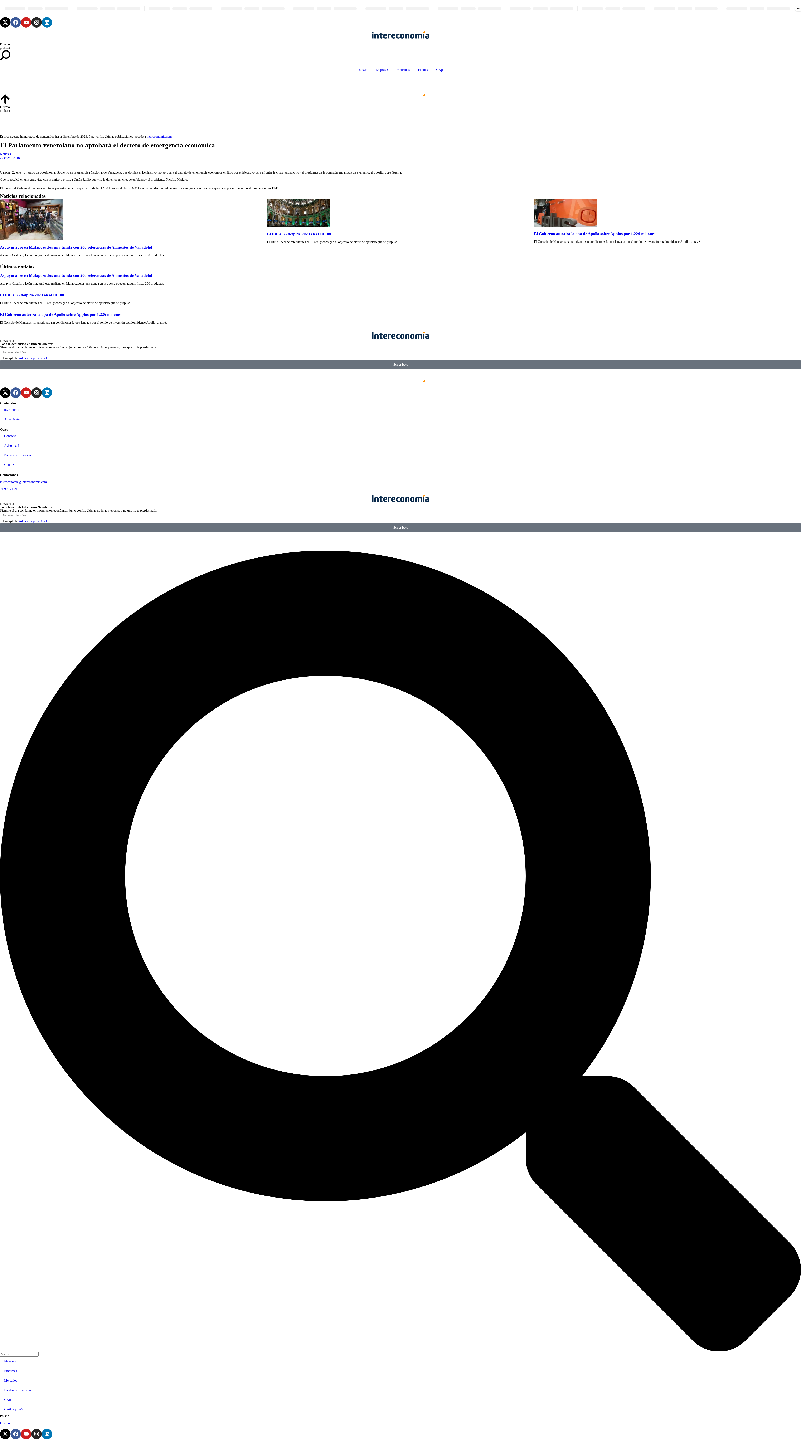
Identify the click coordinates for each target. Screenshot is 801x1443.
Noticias (5, 154)
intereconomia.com (159, 136)
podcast (5, 48)
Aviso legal (11, 445)
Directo (5, 44)
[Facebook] (15, 22)
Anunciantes (12, 419)
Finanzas (361, 70)
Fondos (423, 70)
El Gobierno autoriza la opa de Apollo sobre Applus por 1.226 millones (594, 233)
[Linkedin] (47, 22)
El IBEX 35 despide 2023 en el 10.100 (299, 234)
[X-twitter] (5, 22)
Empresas (382, 70)
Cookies (9, 465)
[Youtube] (26, 22)
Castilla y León (14, 1409)
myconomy (11, 409)
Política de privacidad (32, 358)
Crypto (440, 70)
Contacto (10, 436)
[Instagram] (36, 22)
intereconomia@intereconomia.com (23, 482)
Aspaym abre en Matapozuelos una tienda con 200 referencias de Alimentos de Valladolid (76, 247)
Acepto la (26, 358)
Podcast (5, 1416)
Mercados (403, 70)
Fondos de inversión (17, 1390)
